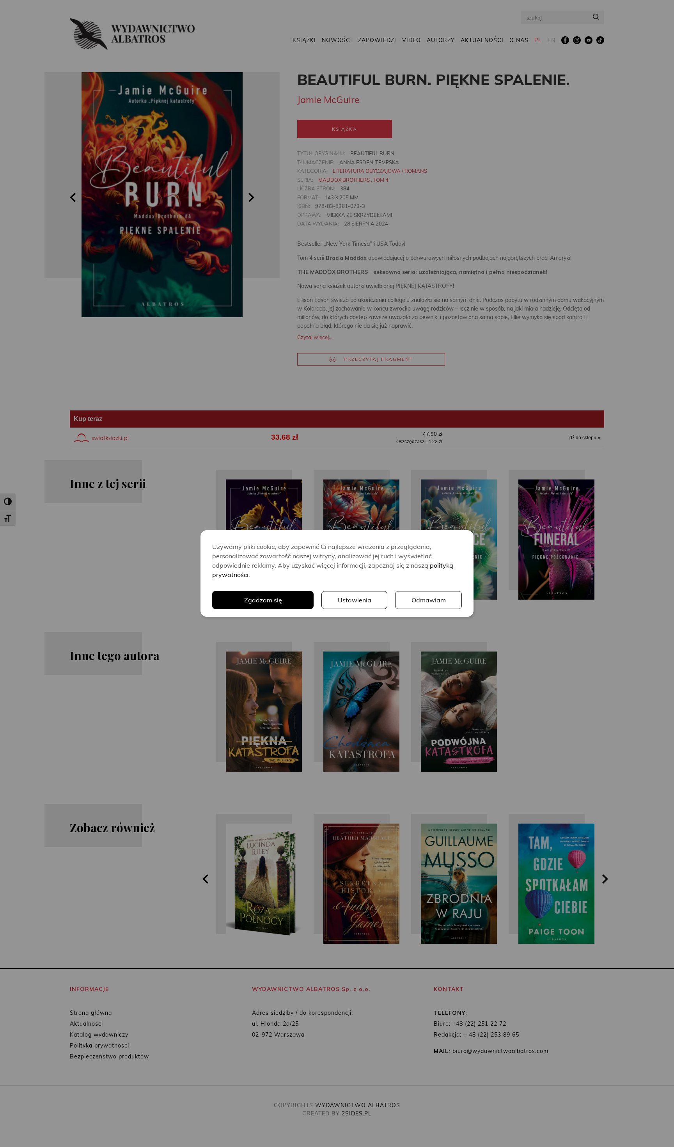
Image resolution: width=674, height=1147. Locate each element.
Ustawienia (354, 600)
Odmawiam (428, 600)
